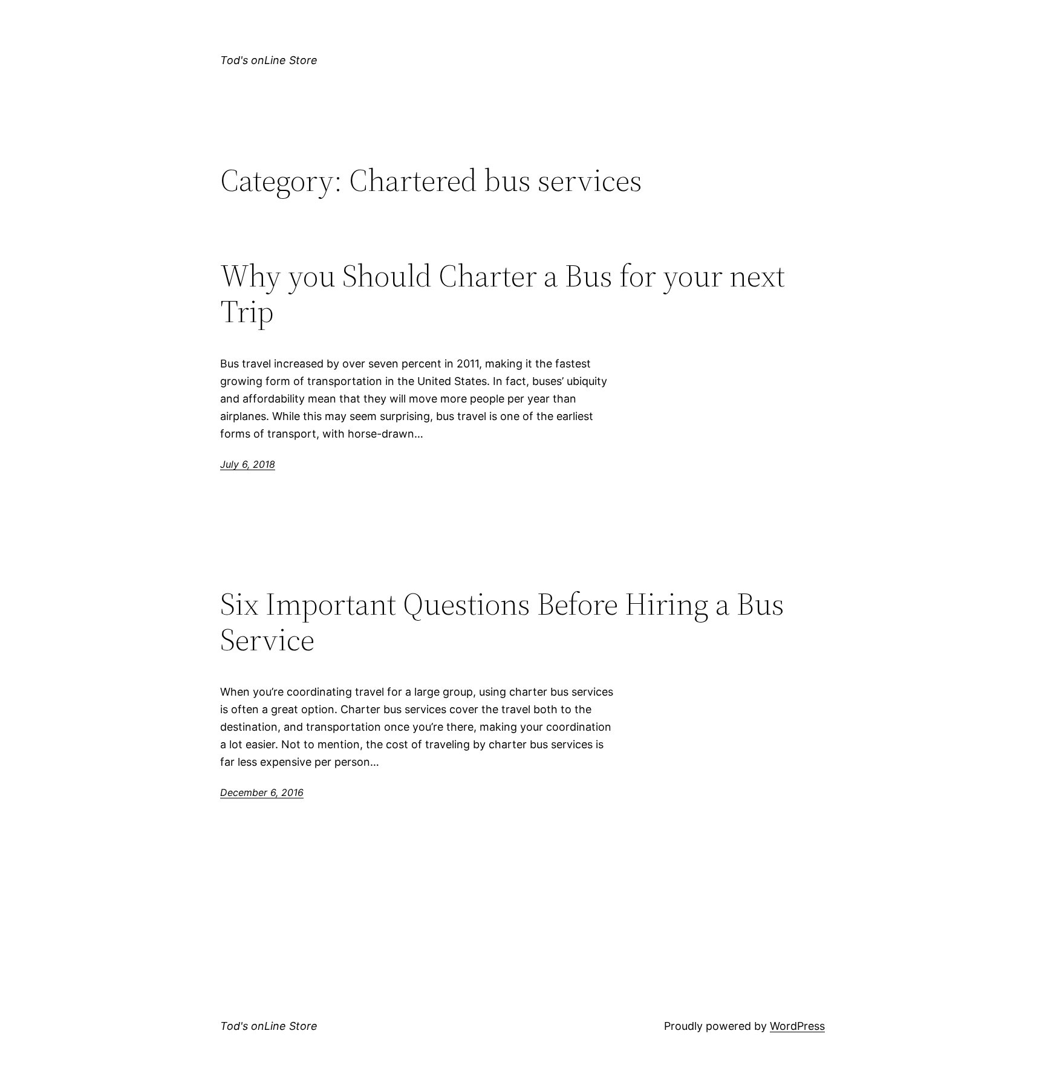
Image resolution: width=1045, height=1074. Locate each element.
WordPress (797, 1026)
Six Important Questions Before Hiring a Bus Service (502, 622)
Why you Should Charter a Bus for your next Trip (502, 293)
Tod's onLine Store (268, 60)
